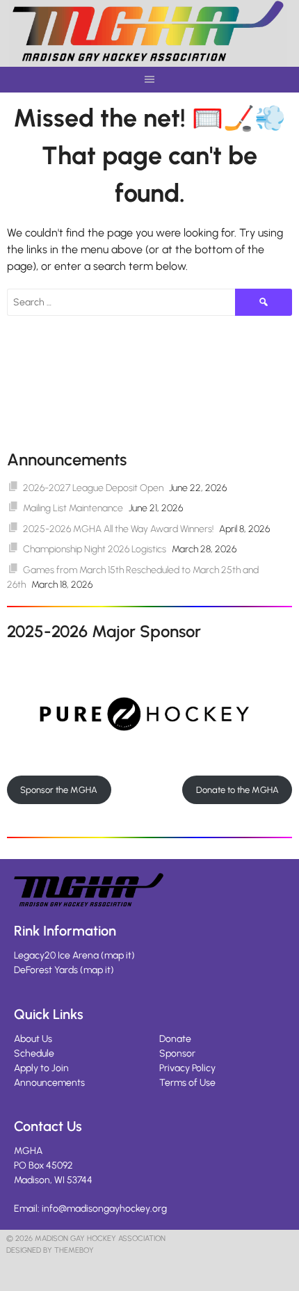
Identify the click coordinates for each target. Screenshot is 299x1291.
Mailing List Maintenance (73, 508)
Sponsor (177, 1053)
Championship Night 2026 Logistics (94, 549)
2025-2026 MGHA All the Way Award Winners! (118, 529)
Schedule (34, 1053)
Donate (175, 1039)
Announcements (49, 1083)
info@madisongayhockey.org (104, 1208)
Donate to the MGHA (237, 790)
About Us (33, 1039)
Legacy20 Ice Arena (56, 955)
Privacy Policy (187, 1068)
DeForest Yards (46, 970)
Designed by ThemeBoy (50, 1250)
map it (117, 955)
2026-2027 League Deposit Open (93, 488)
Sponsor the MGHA (58, 790)
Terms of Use (187, 1083)
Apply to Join (41, 1068)
